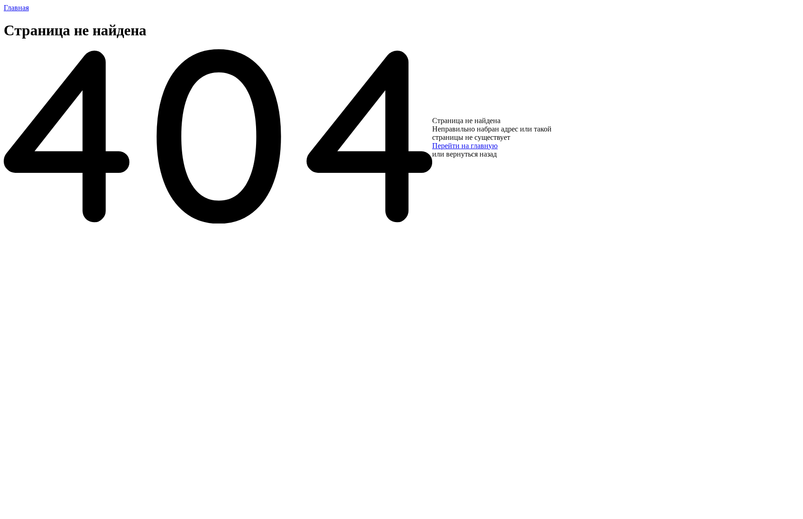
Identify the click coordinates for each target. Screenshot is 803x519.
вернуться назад (471, 154)
